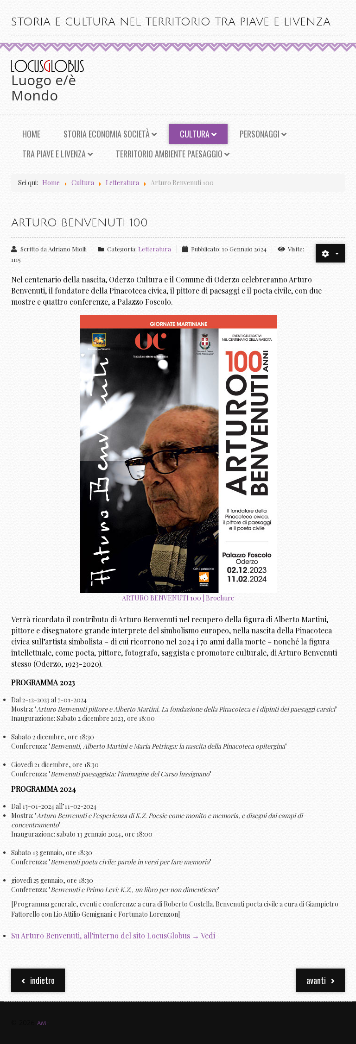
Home (31, 134)
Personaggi (260, 134)
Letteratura (154, 249)
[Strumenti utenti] (330, 253)
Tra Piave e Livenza (54, 154)
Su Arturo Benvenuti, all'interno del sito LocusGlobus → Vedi (114, 935)
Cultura (195, 134)
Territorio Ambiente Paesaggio (169, 154)
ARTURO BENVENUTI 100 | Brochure (178, 598)
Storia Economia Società (107, 134)
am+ (43, 1022)
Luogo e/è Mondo (43, 87)
